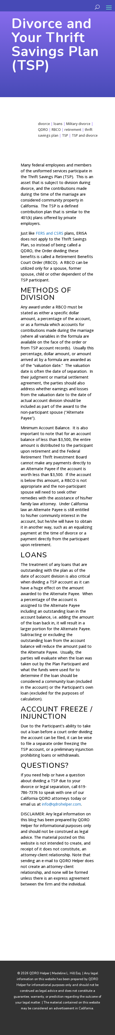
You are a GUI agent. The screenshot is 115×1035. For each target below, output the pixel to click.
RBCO (56, 129)
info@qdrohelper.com (61, 804)
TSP (65, 135)
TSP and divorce (85, 135)
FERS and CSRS (49, 233)
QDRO (43, 129)
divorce (44, 123)
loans (58, 123)
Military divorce (78, 123)
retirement (72, 129)
